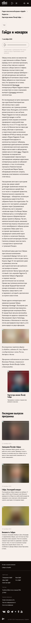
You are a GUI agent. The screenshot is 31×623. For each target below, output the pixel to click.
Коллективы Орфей (6, 582)
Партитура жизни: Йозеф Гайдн (11, 17)
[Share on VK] (4, 25)
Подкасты (5, 14)
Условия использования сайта (8, 600)
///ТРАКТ (4, 592)
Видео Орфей (18, 577)
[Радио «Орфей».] (12, 3)
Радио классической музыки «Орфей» (14, 11)
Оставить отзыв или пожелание (8, 564)
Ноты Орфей (18, 580)
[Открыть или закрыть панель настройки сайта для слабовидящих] (24, 3)
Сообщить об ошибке (6, 567)
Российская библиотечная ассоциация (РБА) (11, 590)
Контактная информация (7, 605)
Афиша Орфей (5, 580)
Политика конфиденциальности (9, 602)
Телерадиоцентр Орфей (7, 577)
